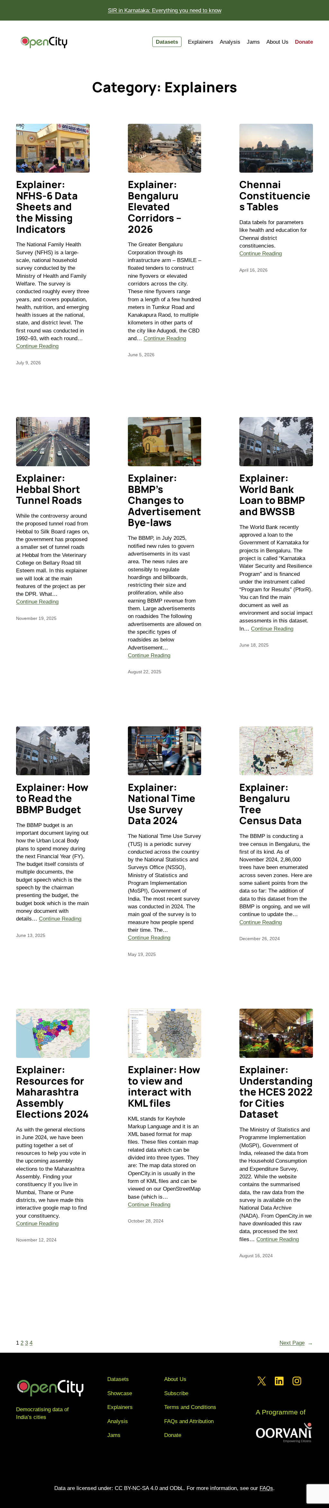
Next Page (296, 1343)
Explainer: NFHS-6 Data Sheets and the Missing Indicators (47, 206)
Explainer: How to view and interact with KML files (164, 1086)
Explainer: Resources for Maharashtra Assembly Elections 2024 (52, 1092)
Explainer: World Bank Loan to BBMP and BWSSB (272, 494)
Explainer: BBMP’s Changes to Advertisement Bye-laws (164, 500)
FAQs (266, 1488)
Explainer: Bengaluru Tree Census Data (270, 804)
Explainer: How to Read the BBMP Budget (52, 798)
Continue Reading (37, 346)
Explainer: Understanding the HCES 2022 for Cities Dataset (276, 1092)
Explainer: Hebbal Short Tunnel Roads (49, 489)
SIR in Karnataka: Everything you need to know (164, 10)
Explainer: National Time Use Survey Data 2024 (161, 804)
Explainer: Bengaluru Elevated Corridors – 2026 (155, 206)
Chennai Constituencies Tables (274, 195)
